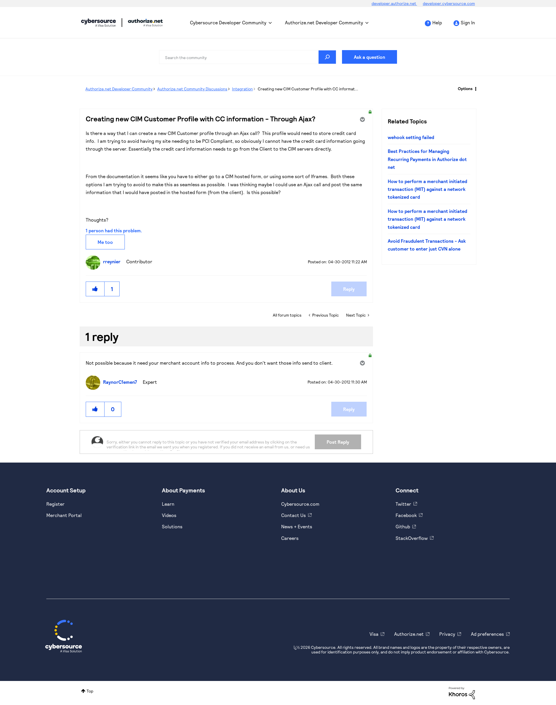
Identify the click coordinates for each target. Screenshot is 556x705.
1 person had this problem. (114, 230)
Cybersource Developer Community (98, 22)
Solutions (172, 526)
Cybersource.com (300, 504)
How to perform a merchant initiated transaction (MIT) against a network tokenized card (427, 189)
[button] (95, 289)
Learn (168, 504)
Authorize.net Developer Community (324, 22)
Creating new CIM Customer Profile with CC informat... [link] (308, 88)
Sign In (468, 22)
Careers (290, 538)
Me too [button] (105, 242)
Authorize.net (409, 634)
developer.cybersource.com (449, 3)
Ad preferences (487, 634)
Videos (169, 515)
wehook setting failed (411, 137)
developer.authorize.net (394, 3)
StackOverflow (412, 538)
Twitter (403, 504)
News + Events (296, 526)
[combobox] (247, 57)
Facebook (406, 515)
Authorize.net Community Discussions (192, 88)
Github (403, 526)
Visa (374, 634)
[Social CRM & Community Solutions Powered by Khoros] (462, 692)
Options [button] (465, 88)
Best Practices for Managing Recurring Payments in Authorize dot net (427, 159)
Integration (242, 88)
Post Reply (338, 442)
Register (55, 504)
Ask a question (369, 57)
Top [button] (90, 690)
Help (437, 22)
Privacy (447, 634)
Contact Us (293, 515)
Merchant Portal (64, 515)
